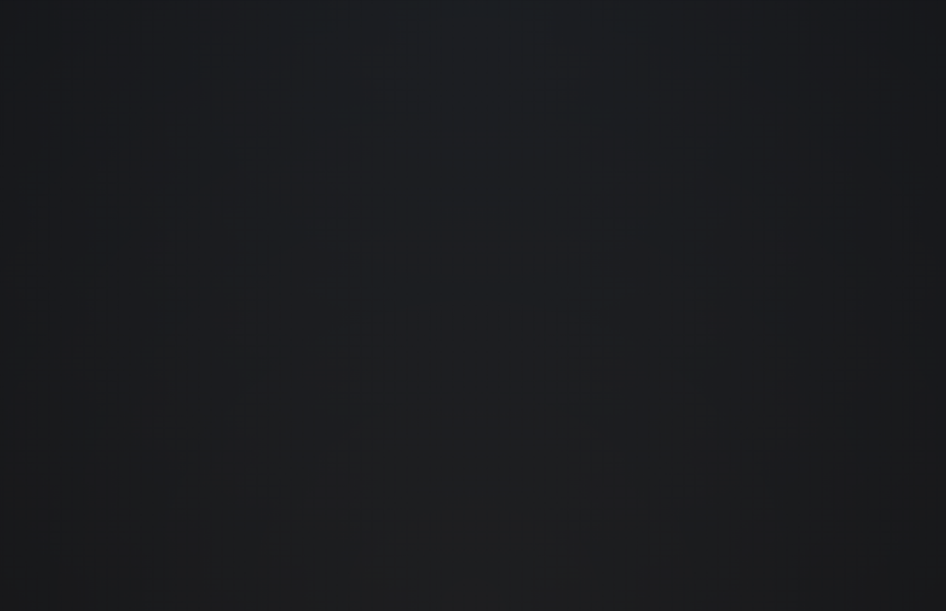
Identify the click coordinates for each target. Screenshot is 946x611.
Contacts (890, 43)
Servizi (770, 43)
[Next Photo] (901, 305)
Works (712, 43)
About (827, 43)
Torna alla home (427, 517)
